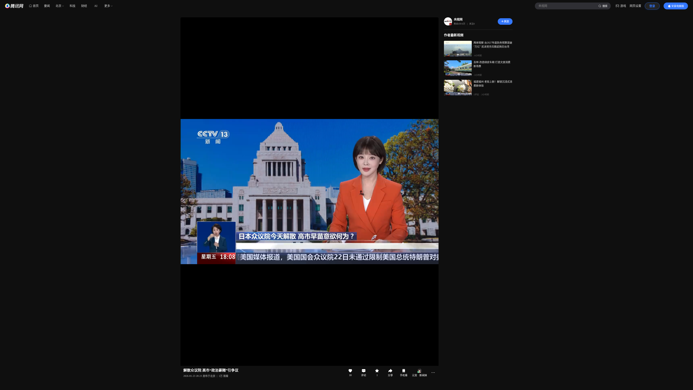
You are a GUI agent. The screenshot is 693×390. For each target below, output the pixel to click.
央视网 (458, 19)
